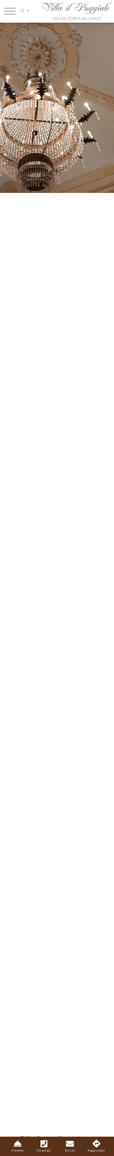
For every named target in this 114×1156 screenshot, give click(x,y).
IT (23, 11)
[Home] (76, 11)
